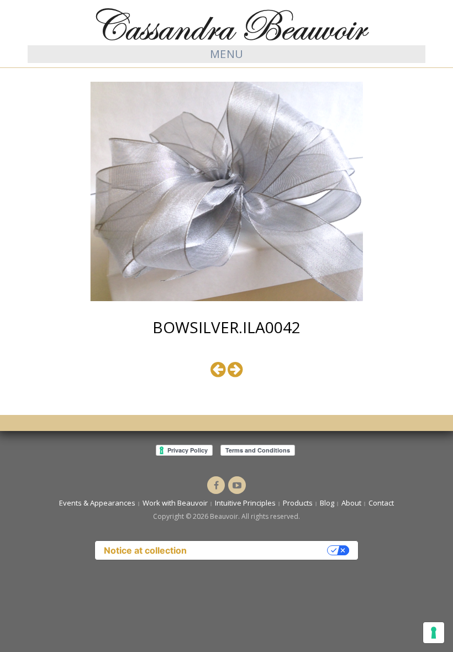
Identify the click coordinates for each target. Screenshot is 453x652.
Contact (381, 503)
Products (298, 503)
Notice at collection (145, 550)
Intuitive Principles (245, 503)
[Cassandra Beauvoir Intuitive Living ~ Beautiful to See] (226, 23)
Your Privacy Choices (262, 550)
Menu (227, 53)
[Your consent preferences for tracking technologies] (433, 632)
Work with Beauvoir (175, 503)
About (351, 503)
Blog (327, 503)
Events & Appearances (97, 503)
